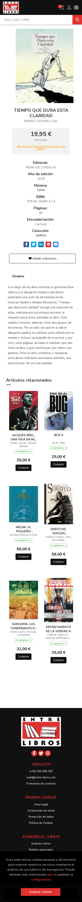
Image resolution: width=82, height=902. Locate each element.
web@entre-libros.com (41, 777)
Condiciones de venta (41, 810)
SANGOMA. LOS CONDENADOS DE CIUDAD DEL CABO (23, 626)
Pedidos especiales (41, 850)
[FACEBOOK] (34, 753)
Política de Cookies (41, 823)
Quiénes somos (41, 843)
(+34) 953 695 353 (41, 771)
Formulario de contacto (41, 783)
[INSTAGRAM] (48, 753)
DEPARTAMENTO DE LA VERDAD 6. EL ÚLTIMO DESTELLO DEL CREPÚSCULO (58, 629)
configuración (40, 879)
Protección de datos (41, 817)
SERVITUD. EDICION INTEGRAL (58, 531)
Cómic (41, 190)
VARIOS (41, 235)
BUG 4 (58, 435)
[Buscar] (77, 19)
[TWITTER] (41, 753)
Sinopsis (18, 276)
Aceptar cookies (40, 892)
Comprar (23, 468)
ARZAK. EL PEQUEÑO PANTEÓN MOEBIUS (23, 529)
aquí (50, 874)
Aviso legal (41, 804)
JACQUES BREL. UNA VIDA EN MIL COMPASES (23, 437)
